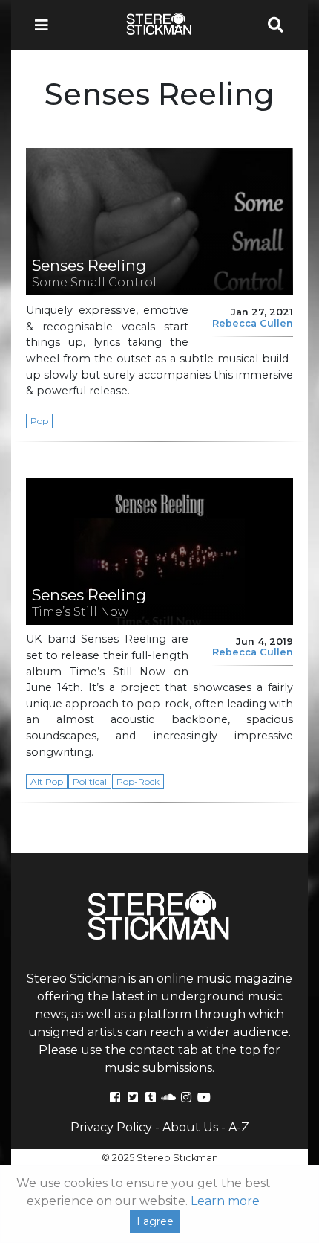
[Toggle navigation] (46, 25)
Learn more (225, 1201)
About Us (190, 1127)
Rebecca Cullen (252, 323)
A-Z (238, 1127)
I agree (155, 1221)
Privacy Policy (111, 1127)
